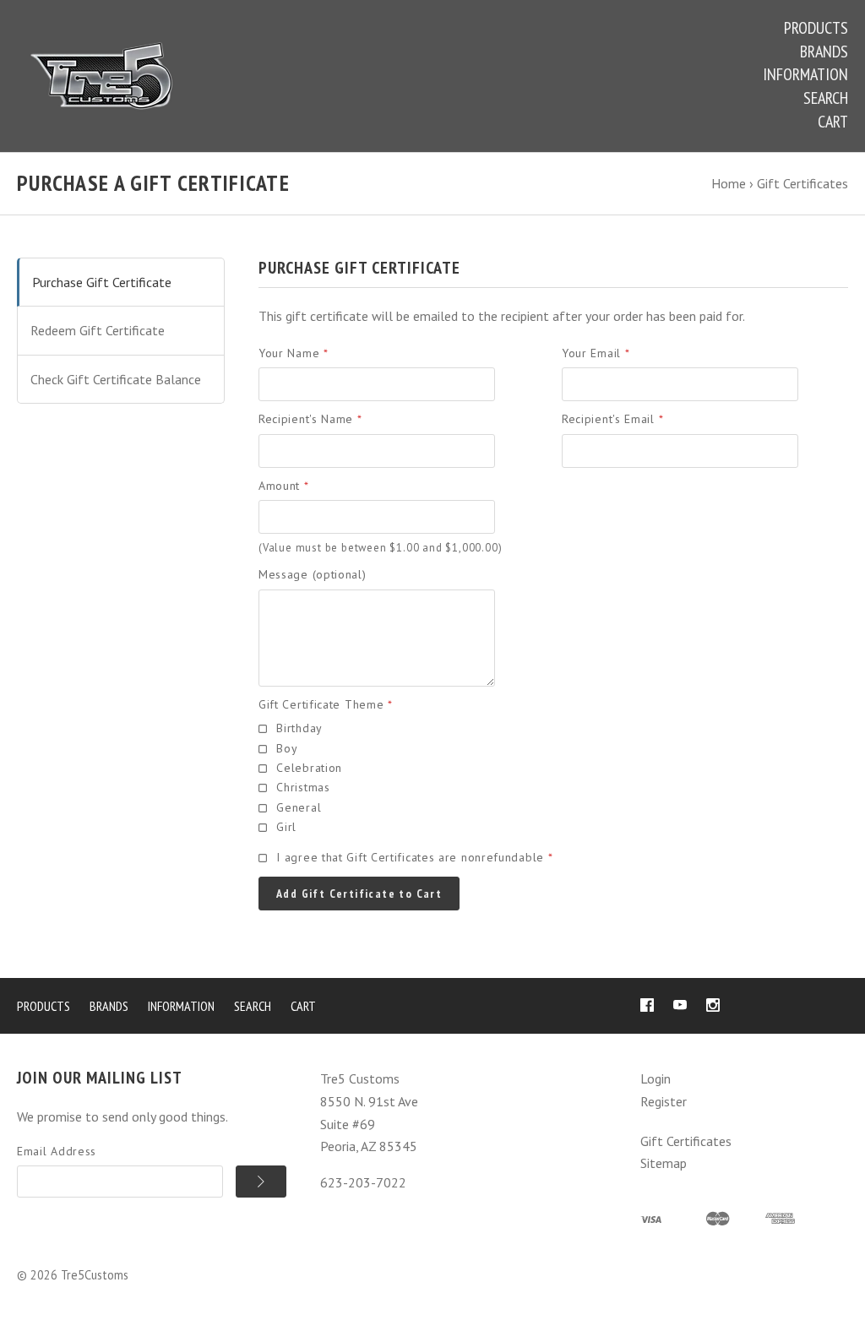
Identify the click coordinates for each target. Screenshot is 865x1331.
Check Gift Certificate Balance (115, 379)
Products (816, 28)
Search (825, 98)
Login (655, 1078)
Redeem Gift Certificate (97, 330)
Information (805, 74)
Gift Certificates (686, 1141)
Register (663, 1101)
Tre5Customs (94, 1275)
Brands (824, 51)
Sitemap (663, 1162)
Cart (833, 122)
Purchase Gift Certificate (101, 282)
